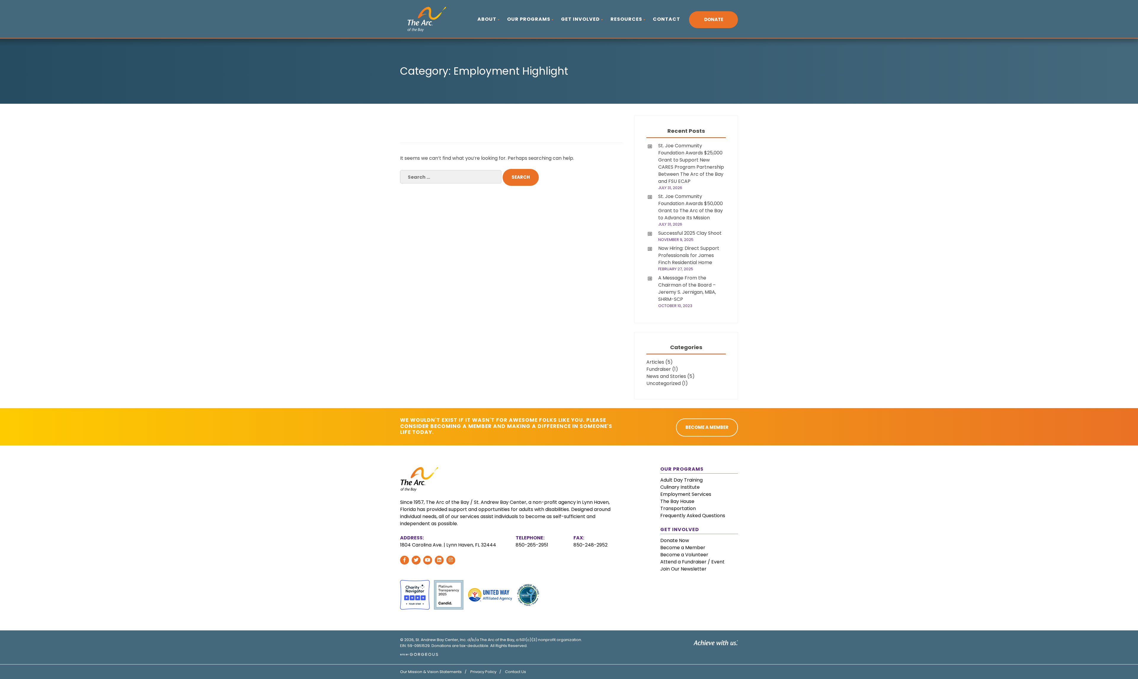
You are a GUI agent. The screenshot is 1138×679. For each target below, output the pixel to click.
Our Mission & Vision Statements (431, 672)
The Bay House (677, 501)
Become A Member (706, 427)
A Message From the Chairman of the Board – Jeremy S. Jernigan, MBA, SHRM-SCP (687, 288)
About (486, 19)
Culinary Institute (680, 487)
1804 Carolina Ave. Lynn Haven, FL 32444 (448, 544)
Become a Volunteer (684, 554)
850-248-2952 (590, 544)
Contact (666, 19)
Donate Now (674, 540)
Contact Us (515, 672)
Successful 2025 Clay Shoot (690, 233)
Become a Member (682, 547)
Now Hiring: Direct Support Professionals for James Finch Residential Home (688, 255)
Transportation (678, 508)
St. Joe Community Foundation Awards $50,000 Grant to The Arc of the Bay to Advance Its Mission (690, 207)
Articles (655, 362)
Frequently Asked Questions (692, 515)
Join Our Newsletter (683, 568)
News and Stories (666, 376)
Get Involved (580, 19)
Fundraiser (658, 369)
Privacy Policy (483, 672)
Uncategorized (663, 383)
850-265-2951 (532, 544)
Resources (626, 19)
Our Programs (528, 19)
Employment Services (685, 494)
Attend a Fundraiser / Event (692, 561)
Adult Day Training (681, 480)
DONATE (713, 19)
